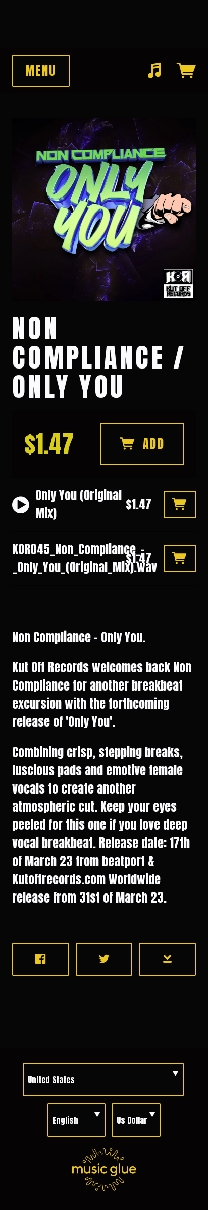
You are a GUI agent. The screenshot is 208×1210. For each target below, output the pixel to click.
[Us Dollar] (136, 1120)
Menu (41, 71)
